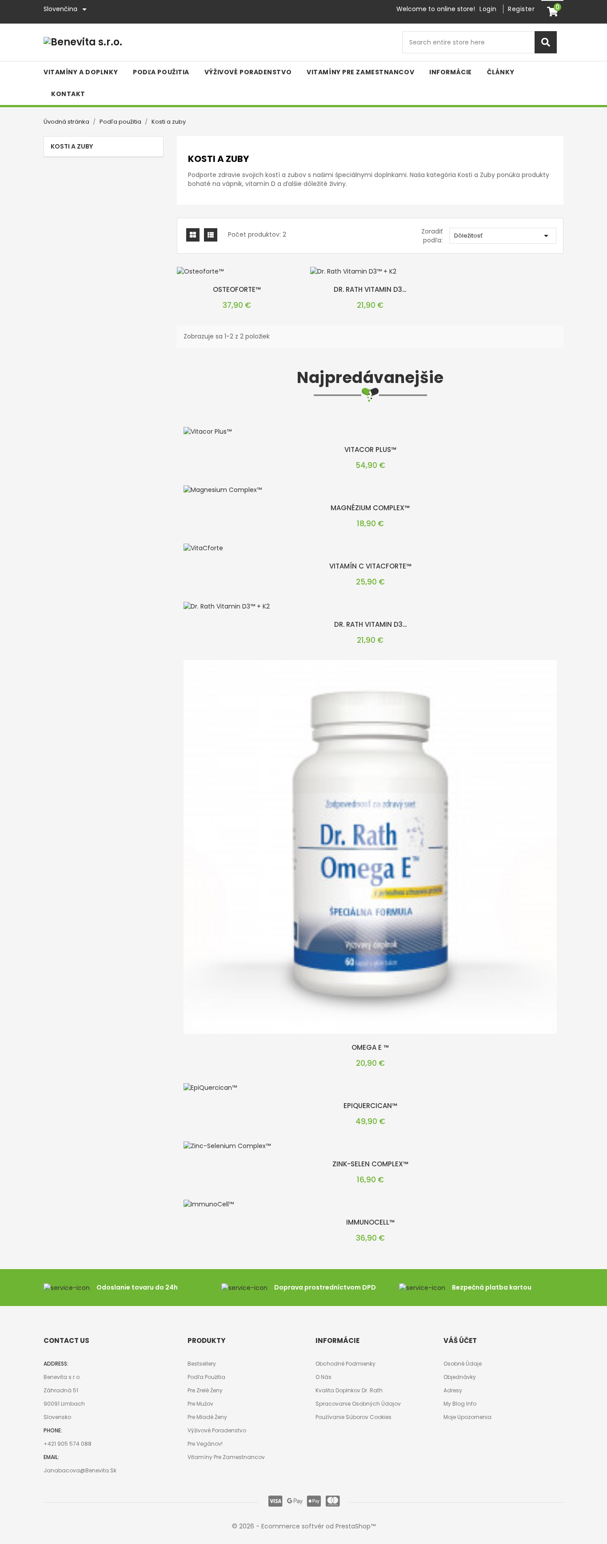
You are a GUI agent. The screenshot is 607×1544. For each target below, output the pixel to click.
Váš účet (460, 1340)
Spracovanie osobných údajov (358, 1403)
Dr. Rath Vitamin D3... (370, 289)
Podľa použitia (206, 1377)
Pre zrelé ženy (205, 1390)
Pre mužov (200, 1403)
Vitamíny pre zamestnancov (226, 1457)
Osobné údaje (462, 1363)
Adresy (452, 1390)
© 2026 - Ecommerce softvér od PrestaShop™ (303, 1526)
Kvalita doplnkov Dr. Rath (349, 1390)
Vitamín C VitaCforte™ (370, 566)
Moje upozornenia (467, 1417)
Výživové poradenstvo (217, 1430)
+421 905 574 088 (68, 1443)
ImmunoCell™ (370, 1222)
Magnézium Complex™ (370, 507)
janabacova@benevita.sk (80, 1470)
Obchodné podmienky (345, 1363)
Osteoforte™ (237, 289)
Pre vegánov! (205, 1443)
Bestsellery (202, 1363)
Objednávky (459, 1377)
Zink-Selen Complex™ (370, 1164)
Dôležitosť (502, 235)
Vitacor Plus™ (370, 449)
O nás (323, 1377)
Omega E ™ (370, 1047)
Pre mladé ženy (207, 1417)
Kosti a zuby (72, 146)
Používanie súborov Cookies (353, 1417)
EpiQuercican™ (370, 1105)
